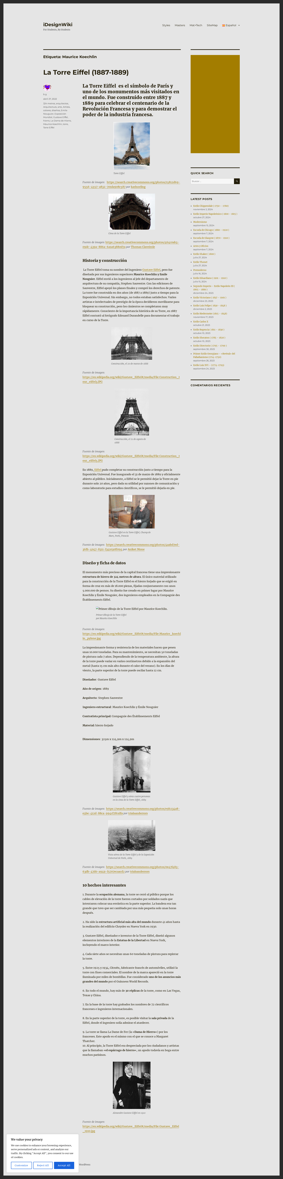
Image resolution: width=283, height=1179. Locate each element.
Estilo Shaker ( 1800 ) (204, 254)
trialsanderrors (138, 813)
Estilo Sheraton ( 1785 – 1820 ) (209, 337)
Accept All (64, 1165)
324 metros (49, 103)
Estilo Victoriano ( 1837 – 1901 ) (209, 297)
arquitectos (62, 103)
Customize (21, 1165)
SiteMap (212, 25)
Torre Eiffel (48, 127)
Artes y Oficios (200, 246)
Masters (180, 25)
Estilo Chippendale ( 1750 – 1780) (211, 206)
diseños (56, 110)
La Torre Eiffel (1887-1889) (86, 72)
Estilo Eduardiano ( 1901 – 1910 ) (210, 278)
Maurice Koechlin (52, 124)
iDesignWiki (57, 24)
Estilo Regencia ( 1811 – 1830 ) (208, 329)
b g (45, 94)
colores (47, 110)
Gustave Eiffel (151, 269)
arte (60, 107)
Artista (66, 107)
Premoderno (199, 270)
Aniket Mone (136, 549)
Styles (166, 25)
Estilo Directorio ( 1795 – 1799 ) (210, 345)
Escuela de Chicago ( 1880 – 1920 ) (211, 230)
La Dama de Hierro (61, 120)
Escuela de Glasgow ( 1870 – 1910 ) (211, 238)
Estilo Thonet (200, 262)
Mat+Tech (196, 25)
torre (65, 124)
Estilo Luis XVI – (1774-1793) (208, 365)
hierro (46, 120)
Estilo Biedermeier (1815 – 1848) (210, 313)
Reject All (43, 1165)
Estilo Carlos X (200, 321)
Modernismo (200, 222)
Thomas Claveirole (143, 246)
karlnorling (138, 186)
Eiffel (98, 469)
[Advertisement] (215, 104)
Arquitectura (50, 107)
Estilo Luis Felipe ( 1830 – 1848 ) (210, 305)
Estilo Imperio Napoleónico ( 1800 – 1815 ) (215, 214)
